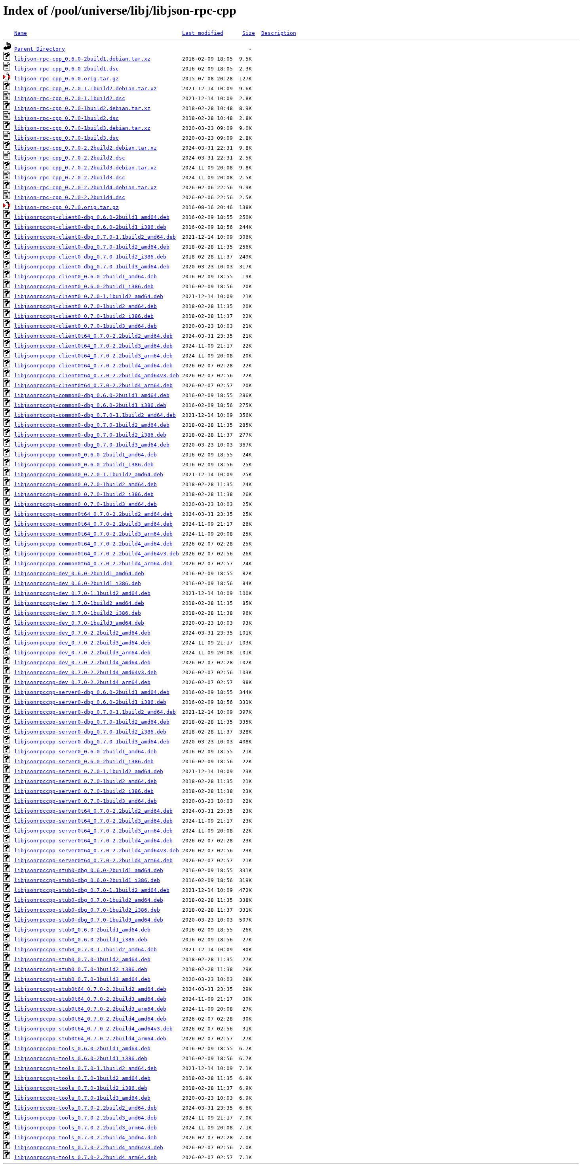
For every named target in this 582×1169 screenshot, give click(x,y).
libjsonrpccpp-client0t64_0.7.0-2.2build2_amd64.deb (93, 336)
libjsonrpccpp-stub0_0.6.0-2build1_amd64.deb (82, 930)
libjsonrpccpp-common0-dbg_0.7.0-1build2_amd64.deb (91, 425)
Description (278, 33)
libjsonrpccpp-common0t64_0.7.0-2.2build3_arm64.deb (93, 534)
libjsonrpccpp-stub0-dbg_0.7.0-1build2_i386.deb (87, 910)
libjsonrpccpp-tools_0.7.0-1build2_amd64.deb (82, 1078)
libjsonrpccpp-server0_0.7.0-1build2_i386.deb (84, 791)
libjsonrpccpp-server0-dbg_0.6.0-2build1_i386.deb (90, 702)
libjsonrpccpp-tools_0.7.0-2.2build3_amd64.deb (85, 1118)
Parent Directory (39, 49)
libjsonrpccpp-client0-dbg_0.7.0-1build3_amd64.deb (91, 267)
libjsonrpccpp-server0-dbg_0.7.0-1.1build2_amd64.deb (95, 712)
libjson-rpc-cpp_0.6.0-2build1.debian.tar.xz (82, 59)
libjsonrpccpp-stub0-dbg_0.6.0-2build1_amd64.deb (88, 870)
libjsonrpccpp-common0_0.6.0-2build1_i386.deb (84, 465)
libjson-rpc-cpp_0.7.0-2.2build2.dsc (69, 158)
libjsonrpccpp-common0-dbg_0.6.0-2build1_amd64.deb (91, 395)
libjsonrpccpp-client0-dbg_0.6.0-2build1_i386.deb (90, 227)
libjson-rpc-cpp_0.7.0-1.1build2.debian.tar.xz (85, 88)
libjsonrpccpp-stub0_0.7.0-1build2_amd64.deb (82, 959)
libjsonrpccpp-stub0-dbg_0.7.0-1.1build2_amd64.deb (91, 890)
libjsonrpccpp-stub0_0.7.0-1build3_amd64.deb (82, 979)
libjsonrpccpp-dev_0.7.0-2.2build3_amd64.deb (82, 643)
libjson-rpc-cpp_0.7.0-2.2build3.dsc (69, 178)
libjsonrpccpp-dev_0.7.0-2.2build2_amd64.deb (82, 633)
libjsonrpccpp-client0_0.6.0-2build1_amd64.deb (85, 276)
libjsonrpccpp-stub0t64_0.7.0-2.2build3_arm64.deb (90, 1009)
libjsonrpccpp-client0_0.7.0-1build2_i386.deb (84, 316)
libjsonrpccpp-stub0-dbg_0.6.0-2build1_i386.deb (87, 880)
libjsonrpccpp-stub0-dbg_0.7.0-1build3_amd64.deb (88, 920)
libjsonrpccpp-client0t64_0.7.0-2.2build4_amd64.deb (93, 366)
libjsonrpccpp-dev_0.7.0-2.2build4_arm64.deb (82, 682)
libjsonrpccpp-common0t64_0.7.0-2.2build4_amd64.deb (93, 544)
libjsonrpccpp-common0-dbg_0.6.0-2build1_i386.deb (90, 405)
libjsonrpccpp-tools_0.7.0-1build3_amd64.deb (82, 1098)
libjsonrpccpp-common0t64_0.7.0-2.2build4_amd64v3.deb (96, 554)
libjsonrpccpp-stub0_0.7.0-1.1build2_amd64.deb (85, 949)
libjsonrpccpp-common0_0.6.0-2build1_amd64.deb (85, 455)
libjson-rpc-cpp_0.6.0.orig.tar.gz (66, 79)
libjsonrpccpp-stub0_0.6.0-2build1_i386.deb (80, 940)
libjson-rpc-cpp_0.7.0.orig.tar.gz (66, 207)
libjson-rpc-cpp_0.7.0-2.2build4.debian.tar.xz (85, 187)
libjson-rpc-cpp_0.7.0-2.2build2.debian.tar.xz (85, 148)
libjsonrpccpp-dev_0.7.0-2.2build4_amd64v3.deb (85, 672)
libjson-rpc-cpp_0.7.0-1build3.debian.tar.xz (82, 128)
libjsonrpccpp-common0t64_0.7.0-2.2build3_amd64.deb (93, 524)
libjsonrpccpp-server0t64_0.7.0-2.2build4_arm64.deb (93, 860)
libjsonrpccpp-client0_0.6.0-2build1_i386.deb (84, 286)
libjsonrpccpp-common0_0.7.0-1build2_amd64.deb (85, 484)
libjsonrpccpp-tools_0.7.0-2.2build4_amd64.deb (85, 1137)
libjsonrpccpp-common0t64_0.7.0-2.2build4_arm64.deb (93, 563)
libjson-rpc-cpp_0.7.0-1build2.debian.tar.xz (82, 108)
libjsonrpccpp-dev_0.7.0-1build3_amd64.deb (79, 623)
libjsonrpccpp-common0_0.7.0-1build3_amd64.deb (85, 504)
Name (20, 33)
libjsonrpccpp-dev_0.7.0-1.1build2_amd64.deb (82, 593)
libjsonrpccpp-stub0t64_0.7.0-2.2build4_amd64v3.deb (93, 1029)
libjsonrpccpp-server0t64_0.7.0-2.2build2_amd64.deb (93, 811)
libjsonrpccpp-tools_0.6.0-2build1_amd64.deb (82, 1048)
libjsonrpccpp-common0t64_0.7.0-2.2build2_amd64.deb (93, 514)
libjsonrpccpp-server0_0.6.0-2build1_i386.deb (84, 761)
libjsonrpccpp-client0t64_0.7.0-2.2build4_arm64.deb (93, 385)
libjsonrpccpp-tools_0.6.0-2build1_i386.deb (80, 1058)
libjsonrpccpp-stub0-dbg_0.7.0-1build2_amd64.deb (88, 900)
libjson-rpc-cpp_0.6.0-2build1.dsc (66, 69)
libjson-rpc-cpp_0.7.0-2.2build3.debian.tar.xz (85, 168)
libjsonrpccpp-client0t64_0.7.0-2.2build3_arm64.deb (93, 356)
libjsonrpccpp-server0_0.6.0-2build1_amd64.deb (85, 752)
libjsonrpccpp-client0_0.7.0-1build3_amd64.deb (85, 326)
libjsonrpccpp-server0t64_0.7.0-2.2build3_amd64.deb (93, 821)
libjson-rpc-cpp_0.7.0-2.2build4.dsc (69, 197)
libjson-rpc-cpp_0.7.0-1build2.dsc (66, 118)
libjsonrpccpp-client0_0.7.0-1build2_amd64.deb (85, 306)
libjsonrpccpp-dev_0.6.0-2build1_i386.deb (77, 583)
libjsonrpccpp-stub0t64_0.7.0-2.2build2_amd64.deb (90, 989)
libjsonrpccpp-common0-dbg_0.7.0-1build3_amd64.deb (91, 445)
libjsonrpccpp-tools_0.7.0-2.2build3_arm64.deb (85, 1128)
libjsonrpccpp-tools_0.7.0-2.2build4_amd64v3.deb (88, 1147)
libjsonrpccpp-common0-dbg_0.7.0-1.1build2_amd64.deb (95, 415)
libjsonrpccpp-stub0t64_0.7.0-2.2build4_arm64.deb (90, 1039)
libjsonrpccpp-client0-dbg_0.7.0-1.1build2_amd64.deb (95, 237)
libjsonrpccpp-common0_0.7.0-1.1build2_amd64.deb (88, 474)
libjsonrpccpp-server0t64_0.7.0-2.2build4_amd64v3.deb (96, 850)
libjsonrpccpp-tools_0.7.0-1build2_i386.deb (80, 1088)
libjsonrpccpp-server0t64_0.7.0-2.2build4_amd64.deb (93, 841)
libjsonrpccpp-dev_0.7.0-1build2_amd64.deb (79, 603)
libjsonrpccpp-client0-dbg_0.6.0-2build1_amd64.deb (91, 217)
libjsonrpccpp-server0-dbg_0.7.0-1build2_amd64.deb (91, 722)
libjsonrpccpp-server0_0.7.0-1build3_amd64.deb (85, 801)
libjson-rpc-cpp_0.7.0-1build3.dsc (66, 138)
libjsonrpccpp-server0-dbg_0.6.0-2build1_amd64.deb (91, 692)
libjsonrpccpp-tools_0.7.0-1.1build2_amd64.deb (85, 1068)
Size (248, 33)
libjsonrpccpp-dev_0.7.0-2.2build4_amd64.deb (82, 662)
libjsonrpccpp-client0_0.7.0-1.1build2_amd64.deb (88, 296)
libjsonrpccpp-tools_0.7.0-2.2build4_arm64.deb (85, 1157)
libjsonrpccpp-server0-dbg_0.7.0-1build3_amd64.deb (91, 742)
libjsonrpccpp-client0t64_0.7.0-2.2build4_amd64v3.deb (96, 375)
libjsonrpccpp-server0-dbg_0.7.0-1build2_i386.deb (90, 732)
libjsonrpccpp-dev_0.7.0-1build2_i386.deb (77, 613)
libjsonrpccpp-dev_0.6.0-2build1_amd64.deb (79, 573)
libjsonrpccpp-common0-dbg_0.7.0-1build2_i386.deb (90, 435)
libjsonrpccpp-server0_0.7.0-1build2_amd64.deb (85, 781)
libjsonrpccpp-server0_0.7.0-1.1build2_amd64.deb (88, 771)
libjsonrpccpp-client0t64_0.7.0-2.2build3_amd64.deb (93, 346)
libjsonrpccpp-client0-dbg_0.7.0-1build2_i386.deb (90, 257)
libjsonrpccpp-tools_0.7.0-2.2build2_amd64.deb (85, 1108)
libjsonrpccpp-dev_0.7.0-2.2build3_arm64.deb (82, 653)
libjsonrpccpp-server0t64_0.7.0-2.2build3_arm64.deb (93, 831)
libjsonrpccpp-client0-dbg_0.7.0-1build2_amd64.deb (91, 247)
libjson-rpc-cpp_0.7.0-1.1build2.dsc (69, 98)
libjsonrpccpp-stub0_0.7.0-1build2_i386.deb (80, 969)
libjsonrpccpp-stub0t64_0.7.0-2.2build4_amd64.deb (90, 1019)
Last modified (202, 33)
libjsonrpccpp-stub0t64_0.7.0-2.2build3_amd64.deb (90, 999)
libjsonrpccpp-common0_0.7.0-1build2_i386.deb (84, 494)
